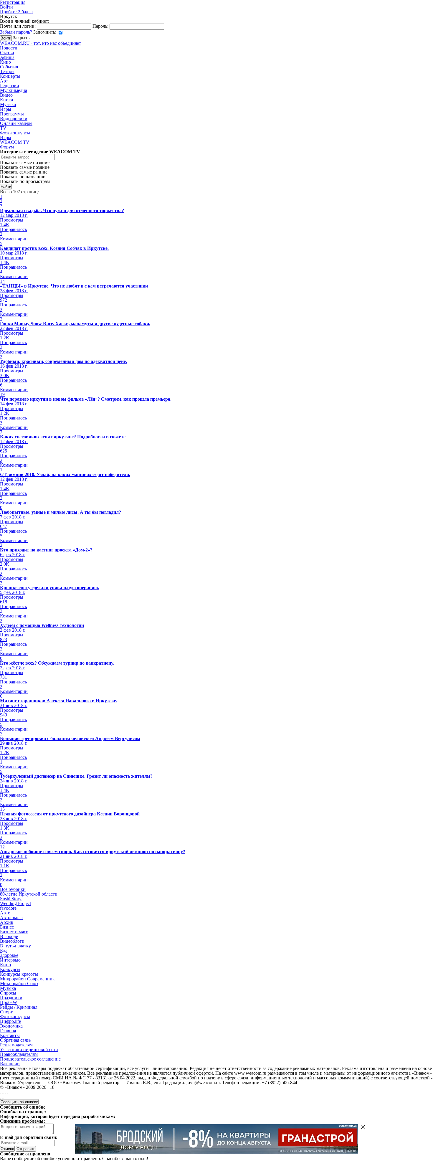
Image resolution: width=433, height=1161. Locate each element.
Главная (8, 1030)
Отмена (7, 1149)
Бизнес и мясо (14, 931)
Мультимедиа (13, 90)
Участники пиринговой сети (29, 1049)
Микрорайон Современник (27, 978)
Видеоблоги (12, 941)
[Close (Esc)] (0, 1093)
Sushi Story (11, 898)
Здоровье (9, 955)
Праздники (11, 997)
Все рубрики (13, 889)
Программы (12, 113)
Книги (6, 99)
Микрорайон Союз (19, 983)
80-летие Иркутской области (28, 893)
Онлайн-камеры (16, 123)
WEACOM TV (14, 142)
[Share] (3, 1093)
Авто (5, 912)
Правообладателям (19, 1054)
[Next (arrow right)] (3, 1098)
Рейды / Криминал (18, 1007)
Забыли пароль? (16, 31)
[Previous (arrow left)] (0, 1098)
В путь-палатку (15, 945)
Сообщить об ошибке (19, 1102)
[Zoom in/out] (7, 1093)
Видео (6, 95)
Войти (6, 6)
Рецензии (9, 85)
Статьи (7, 52)
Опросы (8, 992)
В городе (9, 936)
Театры (7, 71)
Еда (3, 950)
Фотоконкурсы (15, 132)
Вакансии (10, 1063)
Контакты (10, 1035)
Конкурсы (10, 969)
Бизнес (7, 926)
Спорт (6, 1011)
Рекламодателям (16, 1044)
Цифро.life (10, 1021)
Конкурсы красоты (19, 974)
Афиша (7, 57)
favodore (8, 908)
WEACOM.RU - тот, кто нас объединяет (40, 43)
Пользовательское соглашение (30, 1058)
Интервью (10, 959)
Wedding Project (15, 903)
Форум (7, 146)
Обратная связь (15, 1040)
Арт (4, 80)
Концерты (10, 76)
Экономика (11, 1025)
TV (3, 128)
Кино (5, 62)
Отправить (25, 1149)
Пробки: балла (16, 11)
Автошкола (11, 917)
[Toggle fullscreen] (5, 1093)
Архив (6, 922)
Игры (5, 109)
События (9, 66)
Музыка (8, 104)
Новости (8, 47)
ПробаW (8, 1002)
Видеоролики (13, 118)
